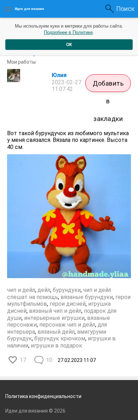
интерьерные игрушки (54, 318)
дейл (44, 290)
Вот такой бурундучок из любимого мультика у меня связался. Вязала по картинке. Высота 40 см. (68, 140)
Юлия (59, 75)
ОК (69, 44)
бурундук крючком (59, 338)
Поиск (125, 8)
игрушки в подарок (56, 345)
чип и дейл (21, 290)
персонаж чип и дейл (67, 324)
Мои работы (21, 62)
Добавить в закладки (108, 86)
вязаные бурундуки (87, 297)
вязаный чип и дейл (55, 310)
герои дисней (68, 303)
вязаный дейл (56, 331)
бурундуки (67, 290)
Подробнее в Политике (68, 32)
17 (23, 360)
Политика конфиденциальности (43, 396)
